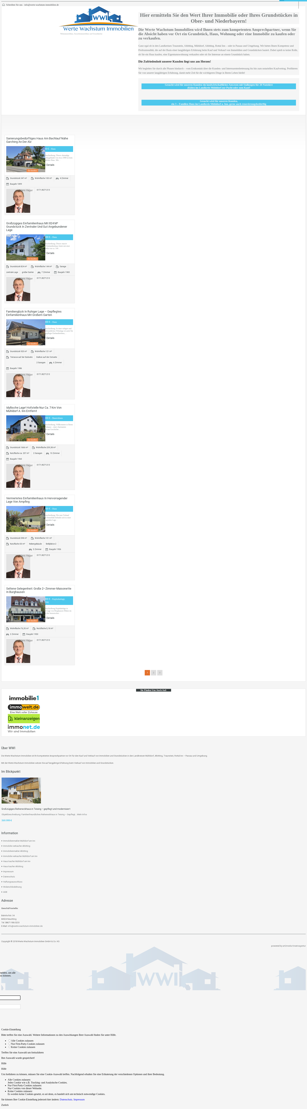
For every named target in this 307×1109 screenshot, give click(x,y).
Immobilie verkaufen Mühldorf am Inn (20, 856)
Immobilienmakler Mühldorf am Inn (19, 841)
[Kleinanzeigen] (24, 722)
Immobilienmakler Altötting (15, 851)
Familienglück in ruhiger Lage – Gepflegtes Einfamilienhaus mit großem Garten (34, 313)
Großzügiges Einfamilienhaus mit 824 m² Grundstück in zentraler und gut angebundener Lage (36, 227)
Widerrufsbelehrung (12, 887)
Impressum (8, 871)
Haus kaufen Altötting (13, 866)
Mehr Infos (82, 814)
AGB (5, 892)
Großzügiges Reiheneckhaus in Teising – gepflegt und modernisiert (36, 809)
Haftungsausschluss (12, 882)
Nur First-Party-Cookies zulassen (27, 1043)
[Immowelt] (24, 712)
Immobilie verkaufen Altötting (16, 846)
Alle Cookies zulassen (22, 1040)
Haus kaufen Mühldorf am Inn (16, 861)
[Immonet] (24, 732)
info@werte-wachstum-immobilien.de (41, 5)
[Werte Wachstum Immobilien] (98, 20)
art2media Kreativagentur (294, 946)
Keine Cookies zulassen (23, 1047)
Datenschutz (9, 876)
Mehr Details (47, 164)
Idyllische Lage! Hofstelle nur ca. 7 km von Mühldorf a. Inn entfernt (34, 409)
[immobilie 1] (24, 702)
